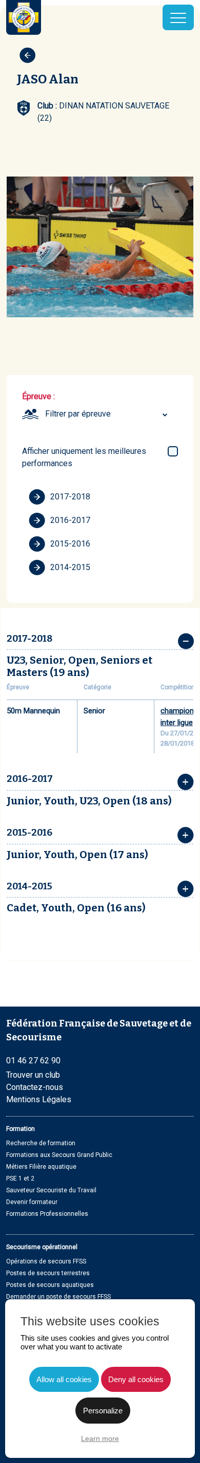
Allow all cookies (64, 1379)
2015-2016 (70, 544)
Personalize (103, 1410)
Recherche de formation (40, 1143)
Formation (20, 1128)
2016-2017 (70, 520)
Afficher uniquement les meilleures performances (84, 457)
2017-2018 (70, 496)
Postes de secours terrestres (48, 1273)
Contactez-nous (34, 1087)
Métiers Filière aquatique (41, 1166)
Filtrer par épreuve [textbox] (78, 414)
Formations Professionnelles (47, 1213)
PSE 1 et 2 (20, 1178)
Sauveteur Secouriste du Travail (51, 1190)
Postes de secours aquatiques (50, 1285)
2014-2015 (70, 567)
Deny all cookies (136, 1379)
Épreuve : (38, 396)
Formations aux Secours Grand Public (59, 1155)
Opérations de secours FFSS (46, 1261)
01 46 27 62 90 (33, 1060)
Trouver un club (33, 1075)
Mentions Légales (38, 1099)
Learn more (100, 1438)
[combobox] (107, 414)
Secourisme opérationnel (41, 1247)
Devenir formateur (31, 1202)
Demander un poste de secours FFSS (58, 1296)
